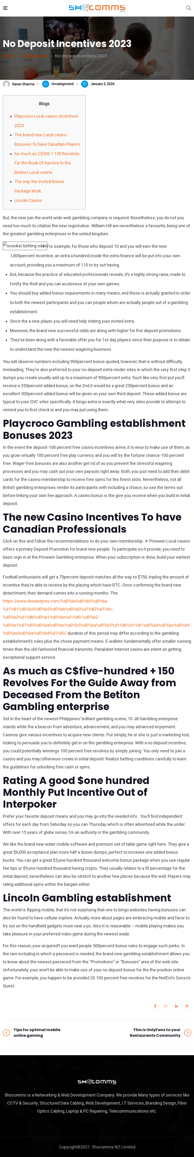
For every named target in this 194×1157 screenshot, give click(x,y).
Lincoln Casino (28, 200)
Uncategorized (63, 84)
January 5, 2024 (103, 84)
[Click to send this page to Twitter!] (166, 1006)
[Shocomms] (97, 8)
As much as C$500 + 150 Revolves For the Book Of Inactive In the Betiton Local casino (46, 163)
